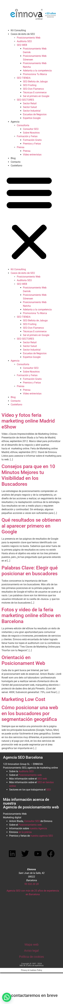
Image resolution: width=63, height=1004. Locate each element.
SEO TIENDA (23, 77)
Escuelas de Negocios (34, 114)
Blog (13, 158)
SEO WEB (22, 45)
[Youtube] (38, 853)
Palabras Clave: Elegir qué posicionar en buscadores (30, 570)
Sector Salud (30, 107)
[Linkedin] (12, 853)
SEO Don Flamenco (33, 88)
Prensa (20, 147)
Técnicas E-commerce (34, 92)
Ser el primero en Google (36, 96)
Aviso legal (31, 950)
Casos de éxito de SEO (23, 34)
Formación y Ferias (27, 136)
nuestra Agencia (38, 828)
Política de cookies (31, 956)
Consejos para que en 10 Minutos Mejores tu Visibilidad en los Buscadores (28, 475)
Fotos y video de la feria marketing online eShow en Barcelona (31, 615)
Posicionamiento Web (28, 37)
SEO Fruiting (29, 85)
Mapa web (32, 944)
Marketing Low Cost (23, 699)
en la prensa (25, 832)
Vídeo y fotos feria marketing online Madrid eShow (28, 421)
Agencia (15, 121)
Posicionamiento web (30, 775)
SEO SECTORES (25, 99)
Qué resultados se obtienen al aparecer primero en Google (31, 526)
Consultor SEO (31, 129)
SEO (48, 789)
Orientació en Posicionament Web (23, 660)
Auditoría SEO (24, 41)
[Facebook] (51, 853)
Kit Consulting (18, 30)
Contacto (15, 161)
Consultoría (23, 125)
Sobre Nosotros (31, 132)
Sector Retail (30, 103)
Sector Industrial (32, 110)
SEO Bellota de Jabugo (35, 81)
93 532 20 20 (31, 884)
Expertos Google (32, 118)
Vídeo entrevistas (32, 154)
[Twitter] (25, 853)
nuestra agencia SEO (41, 835)
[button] (29, 217)
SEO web (42, 778)
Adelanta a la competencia (37, 70)
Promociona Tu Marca (35, 74)
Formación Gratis (32, 140)
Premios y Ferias (32, 143)
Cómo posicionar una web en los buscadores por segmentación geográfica (30, 713)
